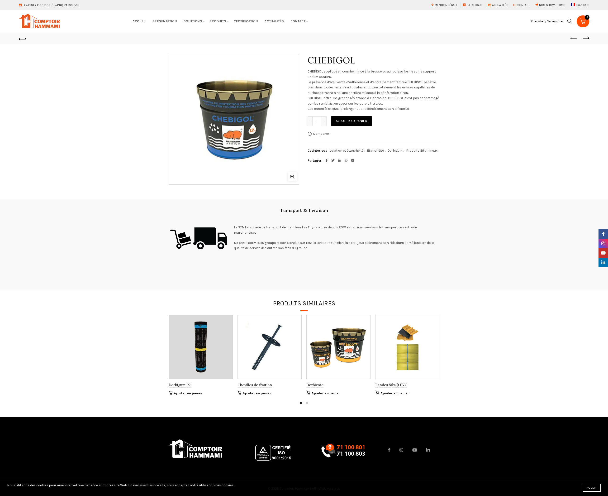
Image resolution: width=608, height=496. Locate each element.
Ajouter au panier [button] (188, 393)
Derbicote (314, 385)
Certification (246, 21)
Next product (586, 38)
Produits (218, 21)
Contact (523, 5)
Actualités (499, 5)
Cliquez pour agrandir (292, 176)
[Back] (22, 38)
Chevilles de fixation (255, 385)
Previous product (574, 38)
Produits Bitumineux (421, 151)
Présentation (165, 21)
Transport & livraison (304, 210)
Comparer (321, 133)
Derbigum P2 (180, 385)
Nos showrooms (551, 5)
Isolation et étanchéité (345, 151)
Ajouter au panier (351, 121)
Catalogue (474, 5)
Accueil (139, 21)
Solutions (193, 21)
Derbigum (395, 151)
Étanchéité (375, 151)
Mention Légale (446, 5)
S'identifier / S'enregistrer (546, 21)
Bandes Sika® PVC (391, 385)
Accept (592, 487)
